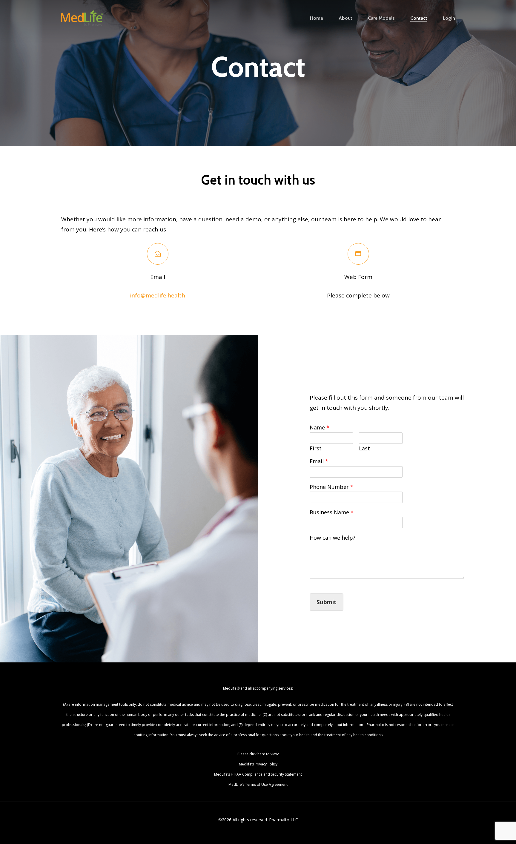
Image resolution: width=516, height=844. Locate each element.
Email (319, 461)
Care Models (381, 18)
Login (449, 18)
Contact (418, 18)
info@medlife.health (157, 295)
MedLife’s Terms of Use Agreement (258, 784)
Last (364, 448)
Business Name (332, 512)
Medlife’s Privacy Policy (258, 764)
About (345, 18)
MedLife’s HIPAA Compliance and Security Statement (258, 774)
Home (316, 18)
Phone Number (331, 487)
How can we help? (332, 537)
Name (319, 427)
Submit (327, 602)
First (316, 448)
